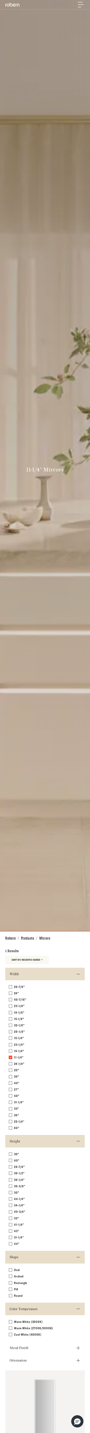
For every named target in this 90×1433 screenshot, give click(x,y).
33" (16, 1108)
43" (16, 1231)
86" (16, 1128)
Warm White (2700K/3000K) (33, 1328)
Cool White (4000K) (27, 1334)
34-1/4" (19, 1205)
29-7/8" (19, 1167)
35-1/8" (19, 1025)
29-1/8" (19, 1031)
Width (14, 974)
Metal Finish (19, 1348)
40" (16, 1083)
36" (16, 1115)
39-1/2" (19, 1173)
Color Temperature (24, 1309)
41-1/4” (19, 1224)
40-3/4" (19, 1211)
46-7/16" (20, 999)
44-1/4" (19, 1199)
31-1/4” (19, 1102)
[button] (77, 1421)
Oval (17, 1270)
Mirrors (44, 938)
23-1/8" (19, 1006)
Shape (14, 1257)
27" (16, 1089)
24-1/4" (19, 1064)
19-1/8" (19, 1012)
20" (16, 1070)
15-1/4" (19, 1038)
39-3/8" (19, 1186)
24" (16, 993)
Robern (10, 938)
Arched (19, 1276)
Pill (16, 1289)
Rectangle (20, 1283)
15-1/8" (19, 1019)
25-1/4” (19, 1121)
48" (16, 1096)
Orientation (18, 1360)
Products (27, 938)
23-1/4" (19, 1044)
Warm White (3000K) (28, 1322)
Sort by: (26, 959)
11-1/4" (19, 1057)
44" (16, 1244)
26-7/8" (19, 987)
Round (18, 1295)
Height (15, 1141)
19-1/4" (19, 1051)
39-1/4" (19, 1180)
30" (16, 1076)
